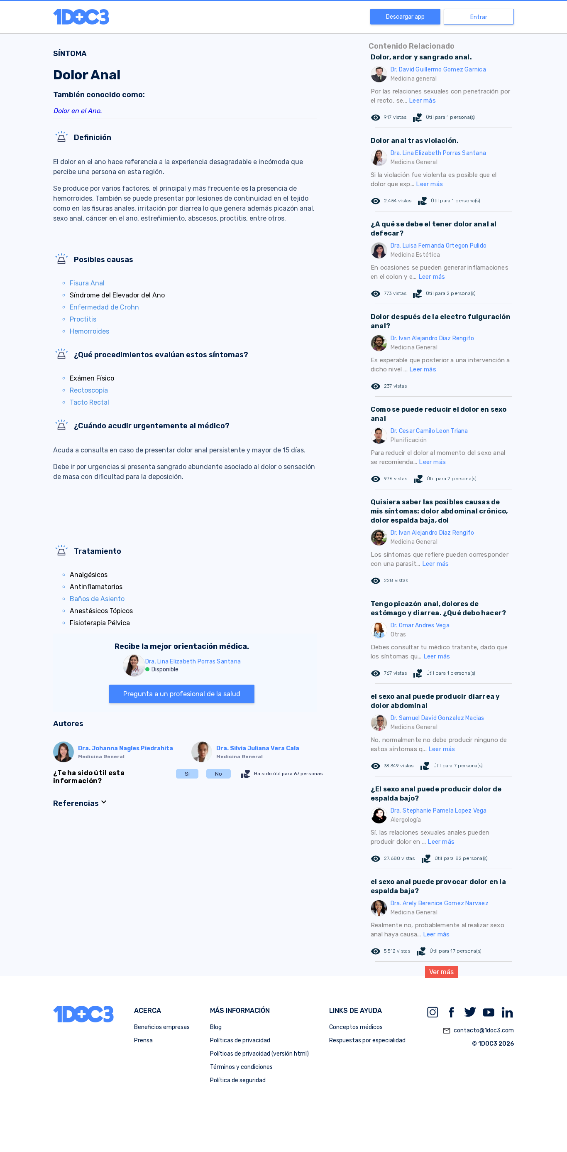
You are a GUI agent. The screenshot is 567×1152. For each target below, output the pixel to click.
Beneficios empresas (162, 1027)
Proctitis (83, 319)
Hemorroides (89, 331)
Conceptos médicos (356, 1027)
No (218, 774)
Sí (187, 774)
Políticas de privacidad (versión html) (259, 1053)
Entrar (478, 17)
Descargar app (405, 16)
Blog (216, 1027)
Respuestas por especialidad (367, 1040)
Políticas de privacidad (240, 1040)
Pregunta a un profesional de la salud (181, 694)
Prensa (143, 1040)
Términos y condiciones (241, 1067)
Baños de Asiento (97, 599)
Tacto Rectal (89, 402)
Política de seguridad (238, 1080)
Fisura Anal (87, 283)
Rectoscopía (89, 390)
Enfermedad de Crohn (104, 307)
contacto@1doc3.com (478, 1031)
